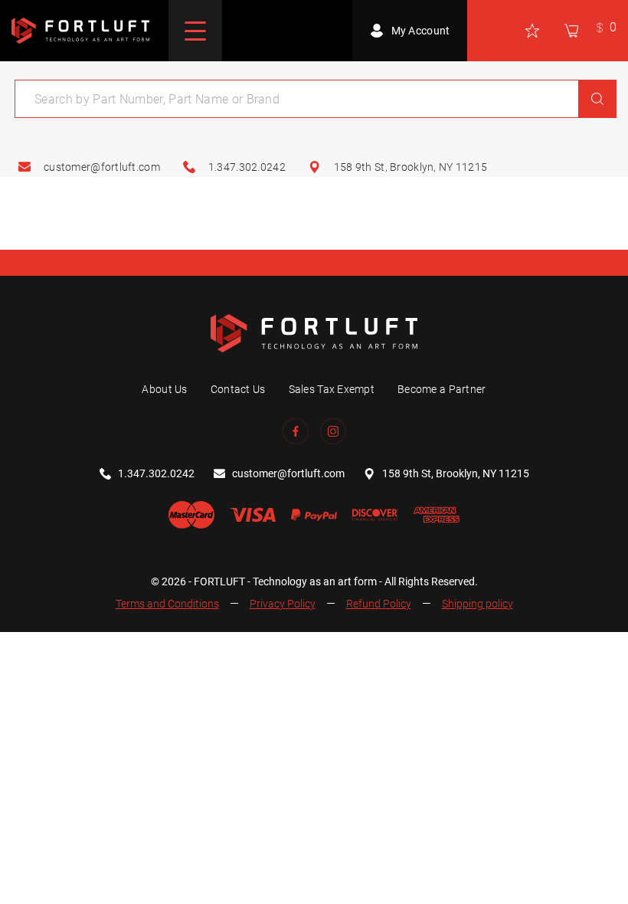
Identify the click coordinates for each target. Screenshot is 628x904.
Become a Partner (441, 389)
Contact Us (238, 389)
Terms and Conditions (167, 603)
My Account (420, 31)
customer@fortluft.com (102, 167)
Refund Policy (378, 603)
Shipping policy (477, 603)
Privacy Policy (283, 603)
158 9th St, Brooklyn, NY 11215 (410, 167)
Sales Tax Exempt (332, 389)
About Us (164, 389)
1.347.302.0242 (247, 167)
